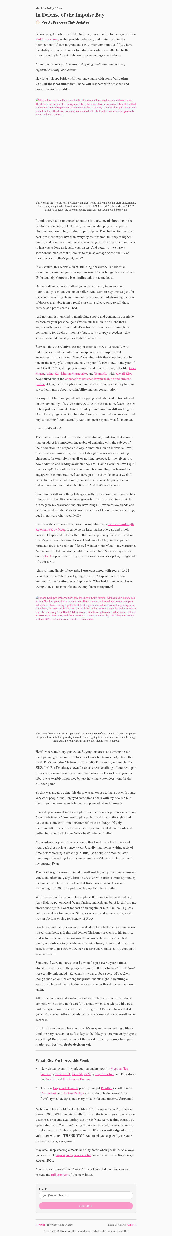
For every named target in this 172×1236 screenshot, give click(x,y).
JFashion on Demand (77, 1079)
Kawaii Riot (123, 373)
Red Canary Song (47, 39)
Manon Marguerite (74, 373)
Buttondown (64, 1231)
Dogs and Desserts (65, 1088)
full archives (59, 1174)
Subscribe (86, 1205)
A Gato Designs (74, 1093)
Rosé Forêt (62, 1074)
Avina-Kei (52, 373)
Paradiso (50, 1079)
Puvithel (106, 1088)
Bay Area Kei (104, 1074)
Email (43, 1189)
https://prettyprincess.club (73, 1155)
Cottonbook (49, 1093)
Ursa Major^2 (81, 1074)
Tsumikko (101, 373)
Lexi (48, 556)
